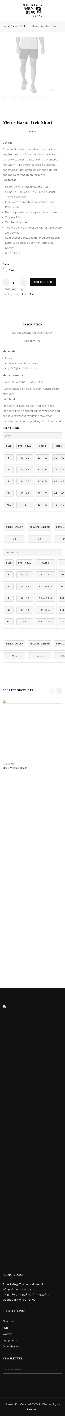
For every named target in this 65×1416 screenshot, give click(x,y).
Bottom (24, 26)
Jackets (6, 764)
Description (32, 324)
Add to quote (43, 282)
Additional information (32, 332)
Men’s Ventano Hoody (15, 767)
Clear (12, 270)
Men (15, 26)
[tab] (32, 324)
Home (6, 26)
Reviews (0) (32, 340)
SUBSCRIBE (58, 1370)
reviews (30, 131)
